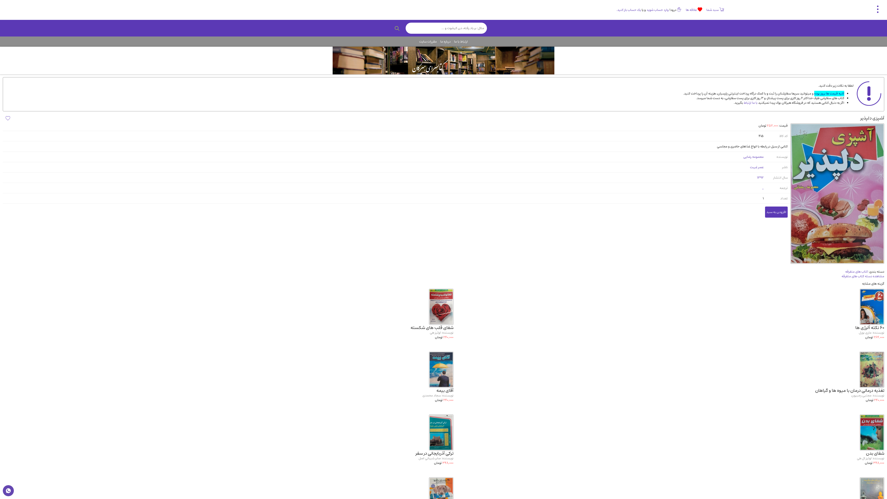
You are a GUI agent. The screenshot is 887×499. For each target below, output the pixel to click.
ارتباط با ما (461, 41)
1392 (760, 177)
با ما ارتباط (750, 103)
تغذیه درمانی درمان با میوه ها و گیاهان (849, 390)
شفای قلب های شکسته (431, 328)
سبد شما (712, 10)
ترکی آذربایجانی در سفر (434, 453)
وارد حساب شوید (658, 10)
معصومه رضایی (753, 157)
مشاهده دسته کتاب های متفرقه (862, 276)
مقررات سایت (428, 41)
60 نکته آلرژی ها (869, 328)
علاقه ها (692, 10)
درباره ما (445, 41)
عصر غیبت (757, 167)
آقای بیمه (444, 390)
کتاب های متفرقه (856, 271)
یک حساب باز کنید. (628, 10)
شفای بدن (875, 453)
